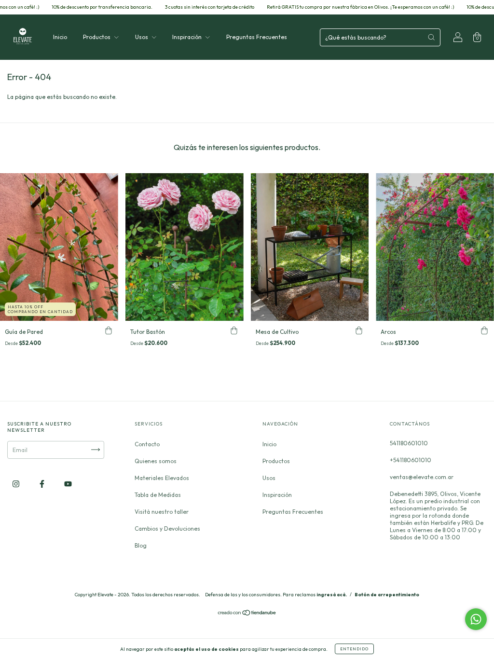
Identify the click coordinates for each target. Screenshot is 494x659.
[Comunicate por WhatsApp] (476, 619)
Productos (97, 37)
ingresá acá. (331, 594)
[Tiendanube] (247, 614)
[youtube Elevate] (68, 483)
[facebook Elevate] (42, 483)
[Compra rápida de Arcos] (484, 330)
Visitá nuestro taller (162, 511)
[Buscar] (431, 37)
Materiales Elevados (162, 477)
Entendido (354, 648)
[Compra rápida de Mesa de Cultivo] (359, 330)
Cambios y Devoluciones (167, 528)
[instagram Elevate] (16, 483)
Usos (142, 37)
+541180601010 (410, 460)
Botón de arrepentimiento (387, 594)
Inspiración (187, 37)
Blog (141, 545)
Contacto (147, 444)
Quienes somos (156, 461)
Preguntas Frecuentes (256, 37)
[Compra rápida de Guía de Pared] (108, 330)
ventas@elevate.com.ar (421, 477)
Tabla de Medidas (158, 494)
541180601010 (409, 443)
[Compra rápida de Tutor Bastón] (234, 330)
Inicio (60, 37)
